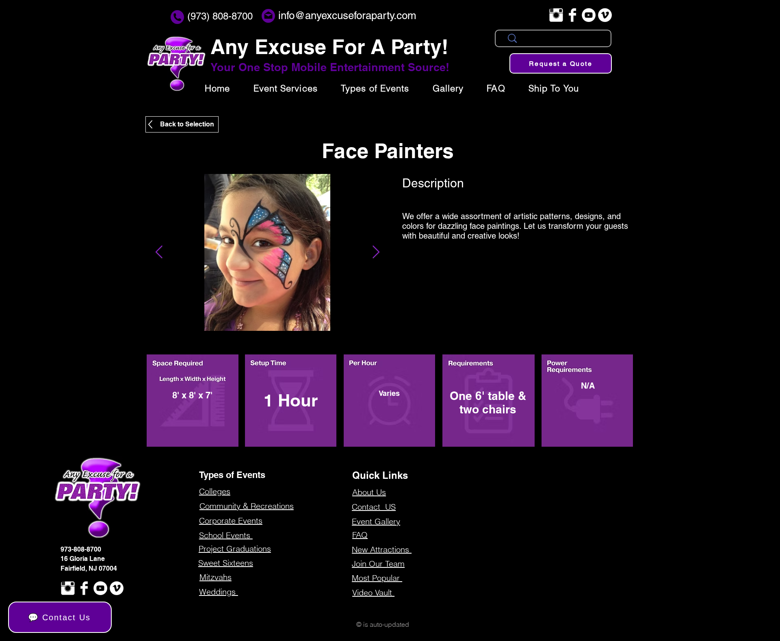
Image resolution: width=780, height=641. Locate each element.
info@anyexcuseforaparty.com (347, 15)
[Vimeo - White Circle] (605, 15)
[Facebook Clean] (572, 15)
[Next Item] (376, 252)
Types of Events (232, 474)
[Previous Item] (159, 252)
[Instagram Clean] (556, 15)
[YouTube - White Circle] (589, 15)
